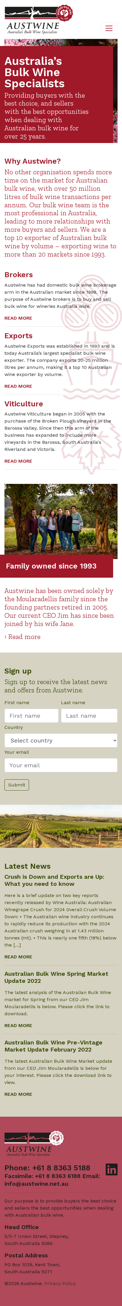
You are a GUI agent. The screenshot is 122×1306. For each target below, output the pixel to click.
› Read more (22, 637)
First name (16, 702)
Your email (16, 752)
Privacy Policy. (60, 1283)
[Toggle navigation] (109, 28)
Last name (73, 702)
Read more (18, 318)
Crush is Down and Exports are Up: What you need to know (54, 880)
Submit (16, 785)
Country (13, 727)
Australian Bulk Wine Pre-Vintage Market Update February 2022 (53, 1046)
